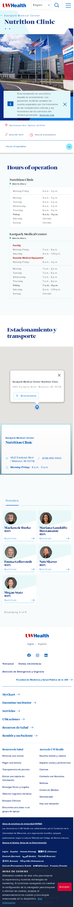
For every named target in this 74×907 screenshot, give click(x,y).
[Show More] (69, 146)
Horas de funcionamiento (45, 135)
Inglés (30, 644)
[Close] (59, 375)
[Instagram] (37, 655)
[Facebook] (28, 655)
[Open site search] (57, 5)
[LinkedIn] (45, 655)
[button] (37, 407)
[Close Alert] (65, 104)
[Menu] (68, 5)
